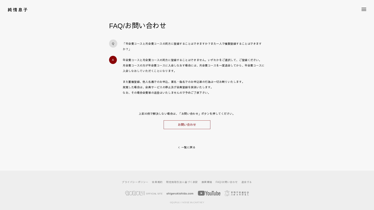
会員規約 (157, 182)
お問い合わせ (187, 124)
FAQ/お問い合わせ (227, 182)
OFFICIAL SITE (154, 193)
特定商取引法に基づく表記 (182, 182)
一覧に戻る (188, 147)
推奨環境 (207, 182)
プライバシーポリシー (135, 182)
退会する (247, 182)
